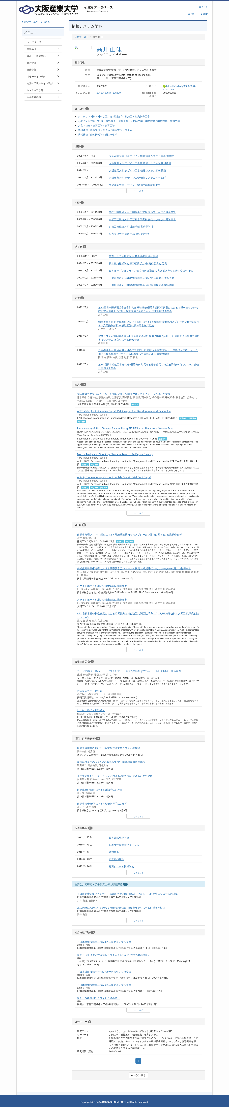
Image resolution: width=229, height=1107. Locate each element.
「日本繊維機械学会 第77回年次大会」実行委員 (104, 971)
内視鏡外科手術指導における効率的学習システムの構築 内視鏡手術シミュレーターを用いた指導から (134, 568)
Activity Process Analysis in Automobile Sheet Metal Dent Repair (114, 477)
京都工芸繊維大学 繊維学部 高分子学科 (131, 226)
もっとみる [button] (138, 190)
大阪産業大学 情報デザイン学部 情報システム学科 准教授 (141, 156)
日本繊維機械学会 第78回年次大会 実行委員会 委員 (138, 263)
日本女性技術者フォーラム (124, 844)
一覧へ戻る (139, 1075)
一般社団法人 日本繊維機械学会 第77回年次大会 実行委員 (141, 277)
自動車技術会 (116, 859)
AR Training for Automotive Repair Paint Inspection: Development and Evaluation (124, 411)
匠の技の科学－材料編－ (91, 710)
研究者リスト (81, 36)
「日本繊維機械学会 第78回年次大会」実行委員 (104, 941)
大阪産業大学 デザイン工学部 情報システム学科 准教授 (140, 163)
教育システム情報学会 (121, 866)
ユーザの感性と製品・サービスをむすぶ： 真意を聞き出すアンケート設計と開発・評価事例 (129, 671)
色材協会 (114, 852)
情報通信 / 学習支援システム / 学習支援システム (105, 130)
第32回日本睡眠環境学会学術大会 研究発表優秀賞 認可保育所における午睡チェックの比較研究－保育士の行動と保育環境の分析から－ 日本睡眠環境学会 (148, 309)
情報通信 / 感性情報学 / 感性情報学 (97, 134)
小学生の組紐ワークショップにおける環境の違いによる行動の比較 (115, 775)
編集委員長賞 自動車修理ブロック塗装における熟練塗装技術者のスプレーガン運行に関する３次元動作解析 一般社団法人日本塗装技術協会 (148, 323)
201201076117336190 (109, 92)
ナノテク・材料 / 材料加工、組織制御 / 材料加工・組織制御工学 (114, 116)
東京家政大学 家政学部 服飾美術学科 (130, 233)
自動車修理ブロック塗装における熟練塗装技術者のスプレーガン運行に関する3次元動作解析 (129, 534)
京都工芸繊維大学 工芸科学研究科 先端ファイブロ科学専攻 (142, 212)
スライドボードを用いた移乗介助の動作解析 (102, 585)
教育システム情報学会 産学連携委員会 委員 (133, 256)
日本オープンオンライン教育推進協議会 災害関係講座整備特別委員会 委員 (151, 270)
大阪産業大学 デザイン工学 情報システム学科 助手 (137, 177)
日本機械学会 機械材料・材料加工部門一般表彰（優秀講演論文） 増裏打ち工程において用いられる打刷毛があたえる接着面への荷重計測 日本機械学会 (148, 352)
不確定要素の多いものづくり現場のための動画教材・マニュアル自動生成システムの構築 (127, 893)
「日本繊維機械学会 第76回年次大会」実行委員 (104, 985)
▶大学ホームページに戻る (36, 21)
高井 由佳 (109, 49)
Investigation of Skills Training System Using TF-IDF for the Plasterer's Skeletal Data (125, 428)
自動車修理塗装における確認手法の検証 (99, 789)
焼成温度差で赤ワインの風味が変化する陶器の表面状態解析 (111, 762)
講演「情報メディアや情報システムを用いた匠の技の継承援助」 (113, 955)
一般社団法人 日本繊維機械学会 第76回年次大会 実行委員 (141, 285)
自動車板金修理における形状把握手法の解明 (102, 803)
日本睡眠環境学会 (119, 837)
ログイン (203, 6)
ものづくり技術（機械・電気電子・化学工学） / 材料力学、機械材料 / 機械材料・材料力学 (129, 121)
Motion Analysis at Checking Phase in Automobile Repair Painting (115, 454)
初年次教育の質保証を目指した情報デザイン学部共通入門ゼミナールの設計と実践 (123, 394)
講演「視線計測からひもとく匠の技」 (98, 998)
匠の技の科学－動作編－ (91, 690)
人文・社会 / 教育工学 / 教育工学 (96, 125)
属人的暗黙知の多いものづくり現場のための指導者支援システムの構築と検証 (121, 907)
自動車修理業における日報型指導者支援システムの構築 (108, 748)
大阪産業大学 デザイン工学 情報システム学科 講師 (137, 170)
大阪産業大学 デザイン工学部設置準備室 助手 (135, 184)
